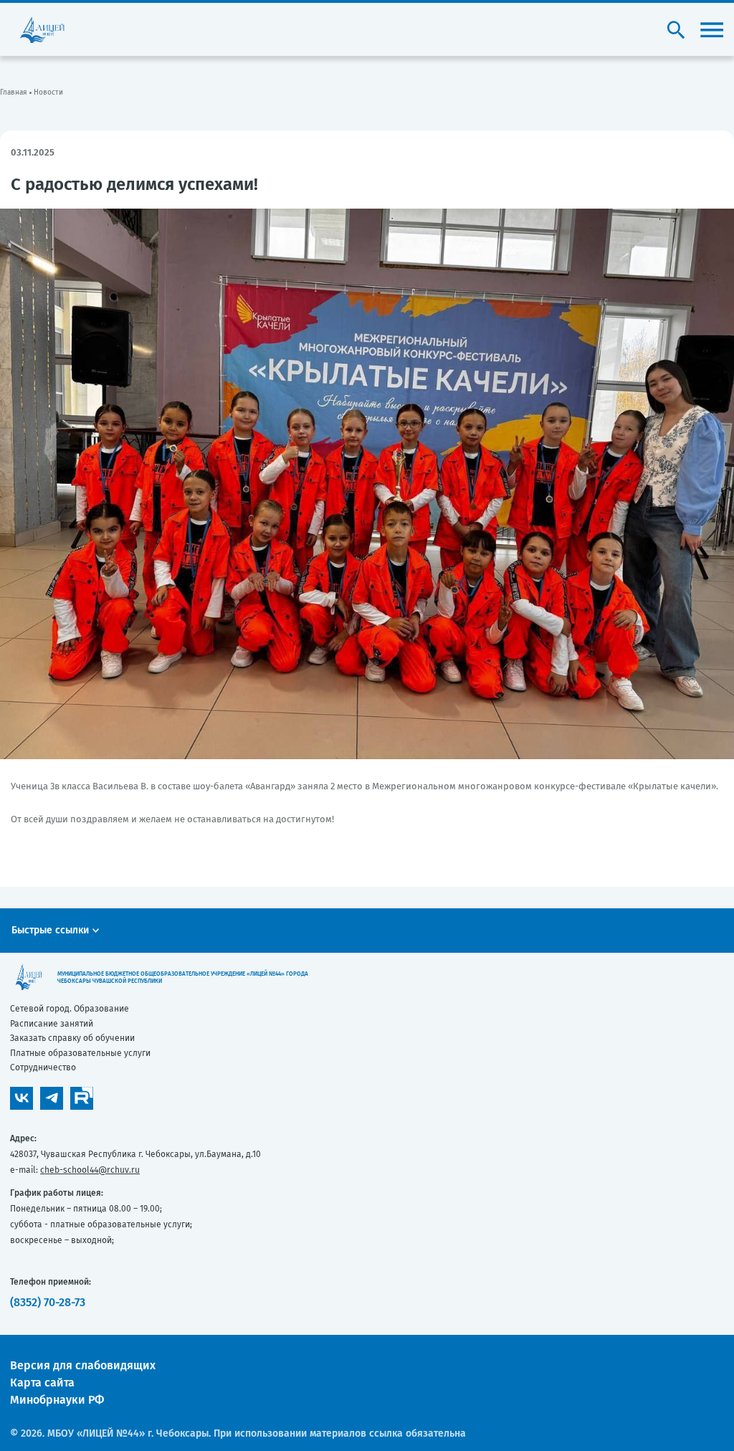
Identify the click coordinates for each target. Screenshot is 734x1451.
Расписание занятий (51, 1024)
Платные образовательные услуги (80, 1053)
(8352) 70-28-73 (47, 1302)
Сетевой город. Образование (69, 1009)
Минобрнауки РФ (57, 1400)
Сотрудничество (43, 1067)
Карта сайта (42, 1382)
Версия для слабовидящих (83, 1365)
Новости (48, 92)
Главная (13, 92)
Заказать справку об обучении (72, 1038)
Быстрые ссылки (50, 930)
